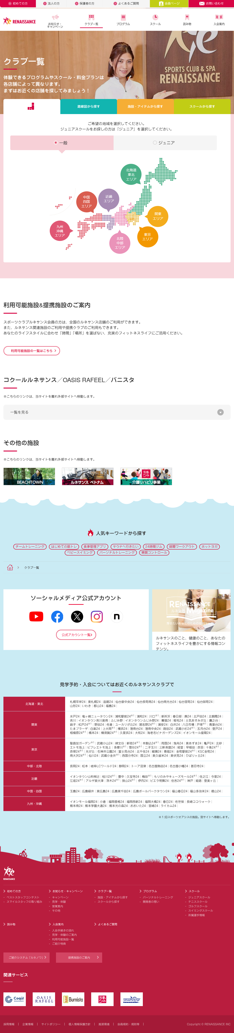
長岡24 (75, 766)
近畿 (34, 778)
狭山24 (128, 780)
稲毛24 (178, 720)
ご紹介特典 (59, 943)
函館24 (108, 701)
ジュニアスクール (199, 897)
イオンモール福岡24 (83, 801)
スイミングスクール (200, 910)
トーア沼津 (138, 766)
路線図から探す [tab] (88, 106)
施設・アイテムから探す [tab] (145, 106)
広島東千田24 (121, 791)
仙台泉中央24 (124, 701)
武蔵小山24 (104, 743)
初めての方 (20, 3)
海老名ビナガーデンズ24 (164, 732)
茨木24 (113, 780)
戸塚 (201, 724)
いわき (86, 705)
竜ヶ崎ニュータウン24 (97, 716)
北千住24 (143, 751)
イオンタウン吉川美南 (93, 720)
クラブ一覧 (91, 24)
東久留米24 (160, 755)
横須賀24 (109, 732)
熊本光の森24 (118, 805)
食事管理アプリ (95, 546)
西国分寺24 (130, 755)
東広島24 (103, 791)
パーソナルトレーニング (117, 552)
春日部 (177, 716)
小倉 (103, 801)
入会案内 (219, 24)
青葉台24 (215, 724)
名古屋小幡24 (179, 766)
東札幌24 (94, 701)
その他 (56, 910)
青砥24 (168, 751)
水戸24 (75, 716)
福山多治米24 (199, 791)
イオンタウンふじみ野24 (142, 720)
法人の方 (54, 3)
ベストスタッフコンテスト (23, 897)
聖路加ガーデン (82, 743)
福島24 (110, 705)
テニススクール (197, 901)
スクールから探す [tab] (202, 106)
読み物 (187, 24)
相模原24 (78, 732)
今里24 (216, 776)
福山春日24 (179, 791)
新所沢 (165, 716)
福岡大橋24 (152, 801)
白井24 (175, 724)
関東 (34, 724)
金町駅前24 (185, 751)
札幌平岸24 (77, 701)
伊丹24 (143, 780)
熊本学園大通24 (95, 805)
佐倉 (109, 724)
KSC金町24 (206, 751)
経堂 (180, 747)
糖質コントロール (154, 552)
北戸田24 (200, 716)
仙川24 (93, 755)
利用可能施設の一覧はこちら (32, 350)
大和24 (140, 732)
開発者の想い (151, 901)
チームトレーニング (30, 546)
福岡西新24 (134, 801)
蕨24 (187, 716)
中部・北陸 (34, 766)
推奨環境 (103, 1024)
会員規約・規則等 (128, 1024)
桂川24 (108, 776)
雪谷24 (135, 747)
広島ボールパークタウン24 (151, 791)
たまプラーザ (79, 728)
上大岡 (109, 728)
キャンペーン (60, 897)
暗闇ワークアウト (182, 546)
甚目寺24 (197, 766)
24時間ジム (153, 546)
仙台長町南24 (146, 701)
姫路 (199, 780)
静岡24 (123, 766)
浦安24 (163, 724)
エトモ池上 (77, 747)
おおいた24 (138, 805)
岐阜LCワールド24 (103, 766)
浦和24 (141, 716)
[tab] (31, 106)
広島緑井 (88, 791)
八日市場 (188, 724)
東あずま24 (193, 743)
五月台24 (203, 728)
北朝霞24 (215, 716)
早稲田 (190, 747)
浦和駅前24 (124, 716)
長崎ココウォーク (198, 801)
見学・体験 (59, 901)
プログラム (123, 24)
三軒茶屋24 (167, 747)
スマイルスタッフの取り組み (24, 901)
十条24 (212, 747)
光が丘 (90, 751)
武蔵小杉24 (185, 728)
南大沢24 (78, 755)
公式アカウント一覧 (76, 634)
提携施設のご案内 (79, 957)
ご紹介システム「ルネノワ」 (26, 957)
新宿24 (133, 743)
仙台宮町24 (186, 701)
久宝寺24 (133, 776)
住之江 (203, 776)
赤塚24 (76, 751)
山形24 (75, 705)
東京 (34, 749)
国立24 (145, 755)
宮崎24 (153, 805)
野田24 (99, 724)
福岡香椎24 (116, 801)
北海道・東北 (34, 703)
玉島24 (75, 791)
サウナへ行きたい (125, 546)
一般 (63, 143)
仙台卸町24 (205, 701)
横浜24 (122, 728)
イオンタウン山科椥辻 (85, 776)
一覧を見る (19, 412)
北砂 (219, 743)
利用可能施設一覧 (63, 939)
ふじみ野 (117, 720)
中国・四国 (34, 791)
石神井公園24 (106, 751)
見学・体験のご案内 (64, 934)
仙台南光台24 (167, 701)
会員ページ (172, 3)
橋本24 (93, 732)
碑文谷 (119, 743)
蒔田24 (168, 728)
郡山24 (98, 705)
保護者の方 (87, 3)
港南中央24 (153, 728)
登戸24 (217, 728)
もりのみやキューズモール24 (175, 776)
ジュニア (166, 143)
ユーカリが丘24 (126, 724)
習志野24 (147, 724)
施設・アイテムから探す (113, 897)
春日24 (168, 801)
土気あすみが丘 (196, 720)
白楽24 (95, 728)
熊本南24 (76, 805)
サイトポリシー (51, 1024)
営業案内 (57, 906)
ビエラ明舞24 (159, 780)
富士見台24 (126, 751)
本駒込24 (151, 743)
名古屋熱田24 (158, 766)
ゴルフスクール (197, 906)
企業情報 (27, 1024)
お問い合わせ (215, 3)
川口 (154, 716)
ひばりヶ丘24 (195, 755)
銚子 (73, 724)
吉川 (73, 720)
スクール (155, 24)
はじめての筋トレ (64, 546)
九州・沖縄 (34, 803)
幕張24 (166, 720)
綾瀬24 (156, 751)
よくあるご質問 (128, 3)
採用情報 (8, 1024)
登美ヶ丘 (210, 780)
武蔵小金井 (110, 755)
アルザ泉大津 (95, 780)
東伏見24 (176, 755)
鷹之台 (213, 720)
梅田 (147, 776)
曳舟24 (178, 743)
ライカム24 (168, 805)
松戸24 (85, 724)
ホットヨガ (210, 546)
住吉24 (177, 780)
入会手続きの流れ (63, 930)
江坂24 (76, 780)
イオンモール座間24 (196, 732)
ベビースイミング (80, 552)
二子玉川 (151, 747)
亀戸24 (208, 743)
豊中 (121, 776)
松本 (85, 766)
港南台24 (136, 728)
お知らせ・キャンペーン (55, 25)
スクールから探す (109, 901)
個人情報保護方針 (79, 1024)
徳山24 (216, 791)
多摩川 (120, 747)
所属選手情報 (196, 915)
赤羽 (200, 747)
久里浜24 (126, 732)
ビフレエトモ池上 (99, 747)
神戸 (190, 780)
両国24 (166, 743)
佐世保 (179, 801)
